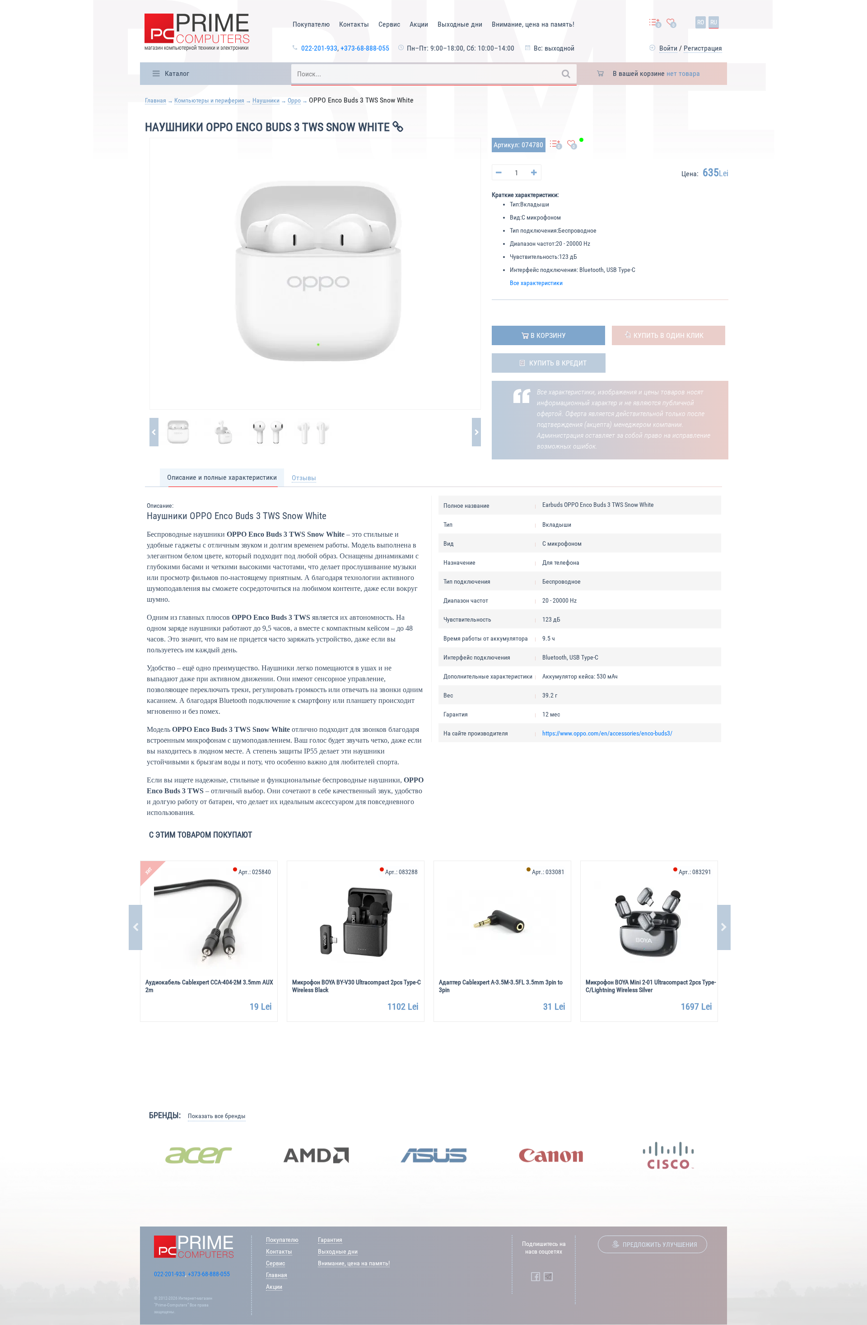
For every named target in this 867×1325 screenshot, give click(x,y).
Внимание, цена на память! (533, 24)
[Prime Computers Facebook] (535, 1276)
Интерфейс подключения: (544, 269)
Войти (668, 48)
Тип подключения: (534, 230)
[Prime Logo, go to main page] (196, 34)
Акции (419, 24)
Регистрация (703, 48)
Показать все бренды (217, 1115)
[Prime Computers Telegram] (548, 1276)
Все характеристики (536, 282)
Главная (155, 100)
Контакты (354, 24)
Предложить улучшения (660, 1244)
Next (724, 927)
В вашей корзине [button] (656, 73)
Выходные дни (460, 24)
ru (713, 22)
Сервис (389, 24)
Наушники (266, 100)
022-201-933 (319, 48)
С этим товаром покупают (200, 834)
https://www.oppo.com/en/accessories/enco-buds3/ (607, 733)
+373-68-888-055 (364, 48)
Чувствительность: (534, 256)
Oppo (294, 100)
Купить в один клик (669, 335)
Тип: (515, 204)
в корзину (548, 335)
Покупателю (311, 24)
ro (700, 22)
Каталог (177, 73)
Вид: (516, 217)
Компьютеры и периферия (209, 100)
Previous (135, 927)
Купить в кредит (558, 363)
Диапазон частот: (533, 243)
